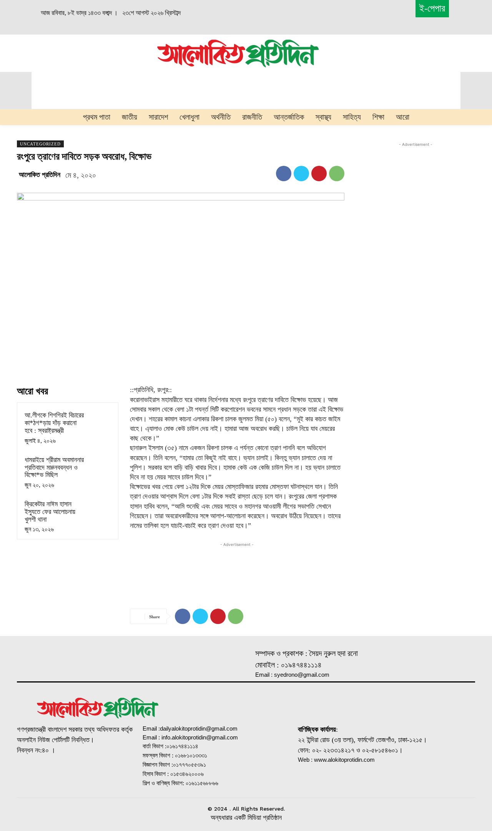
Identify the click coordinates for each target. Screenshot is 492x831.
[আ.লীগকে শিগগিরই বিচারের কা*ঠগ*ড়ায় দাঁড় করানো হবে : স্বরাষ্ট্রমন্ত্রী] (99, 421)
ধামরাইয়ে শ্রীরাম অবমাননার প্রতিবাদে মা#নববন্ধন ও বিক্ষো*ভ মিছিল (54, 467)
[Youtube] (107, 775)
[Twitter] (301, 173)
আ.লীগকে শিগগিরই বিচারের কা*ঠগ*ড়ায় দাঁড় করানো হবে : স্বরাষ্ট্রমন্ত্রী (54, 422)
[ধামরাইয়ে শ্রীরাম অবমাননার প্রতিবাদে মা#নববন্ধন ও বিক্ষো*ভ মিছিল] (99, 466)
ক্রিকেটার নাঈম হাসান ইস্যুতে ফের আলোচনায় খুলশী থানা (50, 511)
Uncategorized (40, 144)
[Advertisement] (77, 52)
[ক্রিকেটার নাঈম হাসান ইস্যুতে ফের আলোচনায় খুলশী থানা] (99, 510)
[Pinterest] (319, 173)
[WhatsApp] (336, 173)
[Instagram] (65, 775)
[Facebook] (283, 173)
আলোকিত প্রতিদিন (39, 175)
